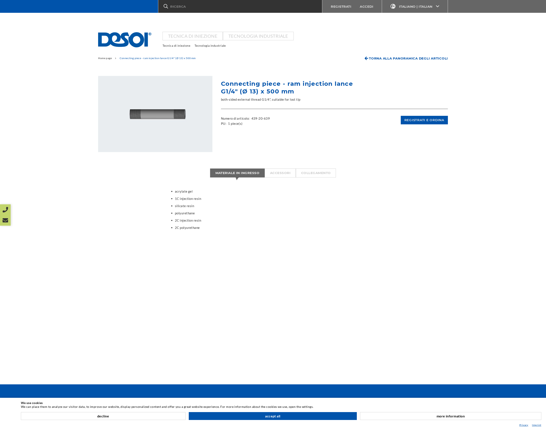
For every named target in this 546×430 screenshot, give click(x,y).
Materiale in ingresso (237, 173)
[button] (240, 6)
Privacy (523, 425)
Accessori (280, 173)
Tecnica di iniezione (192, 36)
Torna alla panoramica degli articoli (408, 58)
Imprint (536, 425)
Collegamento (316, 173)
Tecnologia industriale (258, 36)
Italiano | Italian (416, 6)
